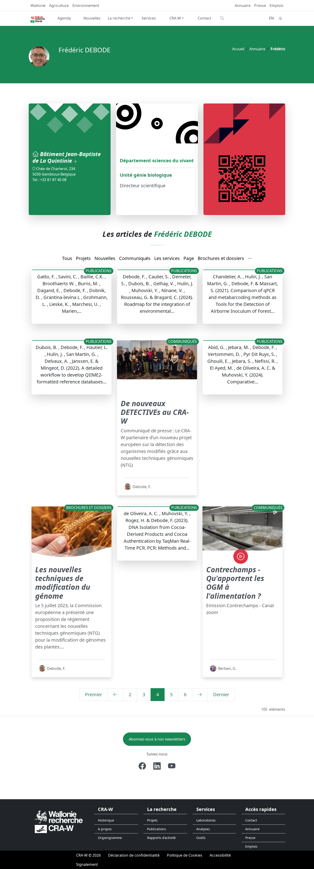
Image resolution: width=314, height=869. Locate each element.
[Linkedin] (157, 766)
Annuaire (243, 5)
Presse (260, 5)
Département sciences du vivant (157, 160)
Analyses (203, 829)
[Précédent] (115, 694)
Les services (167, 258)
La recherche (119, 18)
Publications (156, 829)
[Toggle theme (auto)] (280, 18)
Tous (67, 258)
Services (149, 18)
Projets (83, 258)
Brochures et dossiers (221, 258)
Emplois (276, 5)
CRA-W (175, 18)
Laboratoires (206, 820)
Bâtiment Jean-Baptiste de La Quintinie (66, 157)
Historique (106, 820)
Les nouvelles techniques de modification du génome (62, 582)
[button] (250, 258)
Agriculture (59, 5)
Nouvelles (91, 18)
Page (188, 258)
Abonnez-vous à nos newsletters (157, 739)
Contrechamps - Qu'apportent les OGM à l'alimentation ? (235, 582)
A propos (105, 829)
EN (271, 18)
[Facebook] (142, 766)
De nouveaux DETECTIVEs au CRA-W (155, 412)
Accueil (238, 48)
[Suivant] (200, 694)
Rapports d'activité (161, 837)
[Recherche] (232, 18)
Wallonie (38, 5)
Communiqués (135, 258)
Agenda (64, 18)
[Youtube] (171, 766)
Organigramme (110, 837)
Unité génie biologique (146, 175)
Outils (201, 837)
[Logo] (59, 821)
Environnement (85, 5)
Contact (204, 18)
